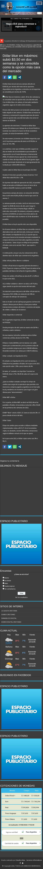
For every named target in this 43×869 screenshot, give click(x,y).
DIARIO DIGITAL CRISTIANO (11, 622)
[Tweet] (10, 77)
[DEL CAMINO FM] (21, 7)
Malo (6, 583)
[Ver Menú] (3, 6)
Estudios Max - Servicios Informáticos (29, 860)
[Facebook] (20, 863)
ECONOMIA (11, 45)
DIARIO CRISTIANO (8, 614)
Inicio (4, 45)
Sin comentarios (10, 589)
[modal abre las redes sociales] (20, 77)
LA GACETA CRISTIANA (9, 611)
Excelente (8, 580)
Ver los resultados (21, 597)
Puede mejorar (10, 586)
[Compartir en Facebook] (5, 77)
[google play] (23, 863)
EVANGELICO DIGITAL (8, 618)
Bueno (7, 578)
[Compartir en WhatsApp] (15, 77)
